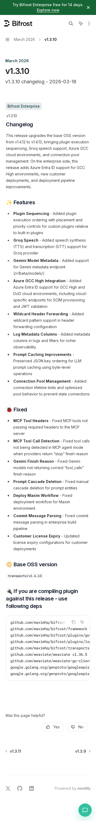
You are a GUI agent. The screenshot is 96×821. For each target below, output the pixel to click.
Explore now (48, 10)
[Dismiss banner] (88, 7)
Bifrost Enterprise (23, 106)
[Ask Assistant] (82, 622)
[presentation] (48, 648)
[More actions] (89, 23)
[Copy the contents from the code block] (73, 622)
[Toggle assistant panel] (80, 23)
